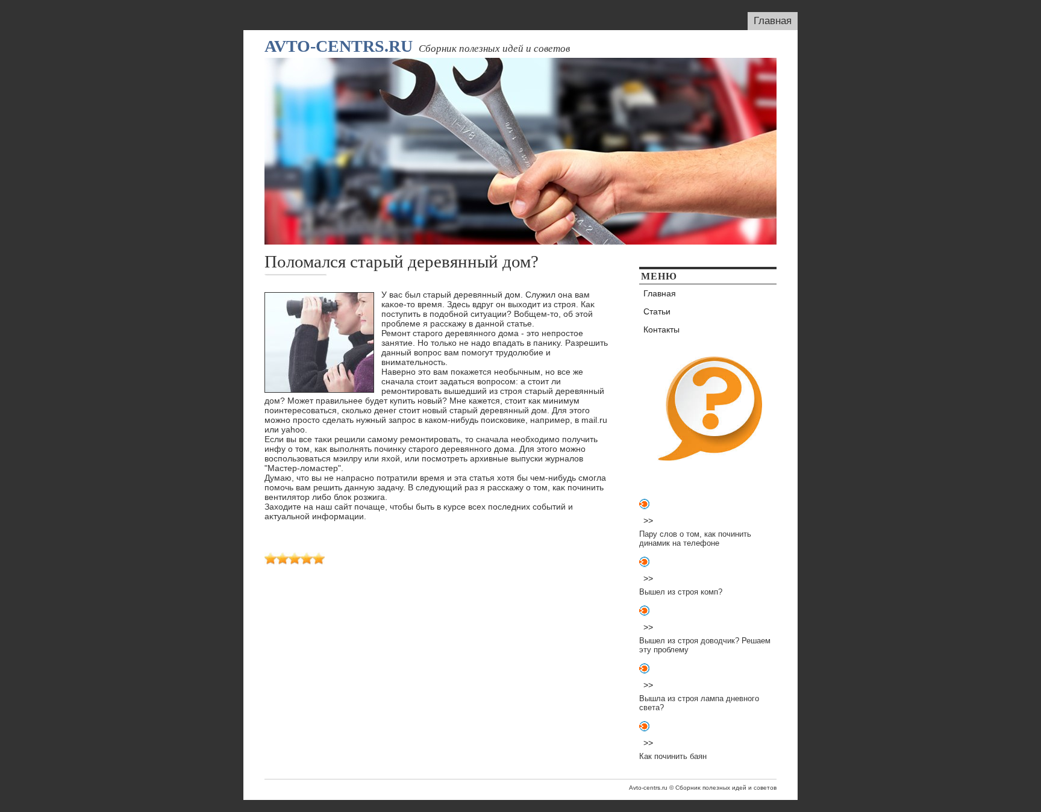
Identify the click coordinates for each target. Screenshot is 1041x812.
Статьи (657, 311)
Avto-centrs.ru (338, 46)
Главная (773, 21)
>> (648, 520)
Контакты (661, 329)
